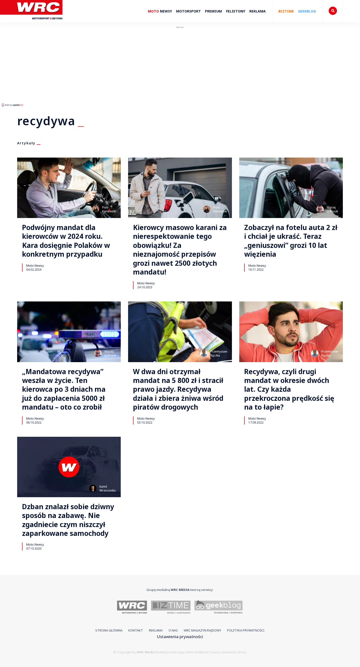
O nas (173, 630)
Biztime (286, 11)
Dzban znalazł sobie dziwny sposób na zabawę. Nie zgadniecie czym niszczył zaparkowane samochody (68, 520)
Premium (213, 11)
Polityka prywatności (245, 630)
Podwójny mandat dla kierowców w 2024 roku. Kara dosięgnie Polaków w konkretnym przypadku (66, 241)
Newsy (160, 11)
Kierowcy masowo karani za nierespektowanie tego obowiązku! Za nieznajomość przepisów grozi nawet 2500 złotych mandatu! (180, 249)
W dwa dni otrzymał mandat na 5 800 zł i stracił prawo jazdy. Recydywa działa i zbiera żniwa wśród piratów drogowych (178, 389)
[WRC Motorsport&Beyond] (39, 21)
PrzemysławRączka (218, 353)
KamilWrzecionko (107, 488)
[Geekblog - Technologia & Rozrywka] (218, 607)
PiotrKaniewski (109, 209)
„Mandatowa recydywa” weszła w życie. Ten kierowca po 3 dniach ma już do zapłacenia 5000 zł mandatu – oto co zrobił (64, 389)
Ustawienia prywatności (180, 636)
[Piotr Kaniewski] (95, 209)
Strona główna (108, 630)
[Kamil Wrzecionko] (92, 488)
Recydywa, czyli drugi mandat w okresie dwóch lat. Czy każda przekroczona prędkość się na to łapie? (289, 389)
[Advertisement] (92, 66)
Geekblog (307, 11)
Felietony (235, 11)
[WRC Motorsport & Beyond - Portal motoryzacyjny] (132, 607)
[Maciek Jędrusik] (320, 209)
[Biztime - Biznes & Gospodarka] (171, 607)
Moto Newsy (35, 265)
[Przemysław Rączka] (203, 353)
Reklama (257, 11)
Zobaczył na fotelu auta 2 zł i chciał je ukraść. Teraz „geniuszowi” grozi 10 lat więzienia (290, 241)
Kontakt (135, 630)
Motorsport (188, 11)
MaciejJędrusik (332, 209)
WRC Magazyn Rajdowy (202, 630)
